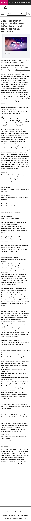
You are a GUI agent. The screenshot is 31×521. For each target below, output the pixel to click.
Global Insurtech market (22, 70)
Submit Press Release (9, 515)
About (8, 512)
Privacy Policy (23, 518)
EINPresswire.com (10, 68)
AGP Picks (4, 2)
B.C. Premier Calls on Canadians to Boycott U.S (15, 2)
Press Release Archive (18, 512)
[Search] (21, 13)
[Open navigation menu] (2, 13)
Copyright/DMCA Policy (11, 518)
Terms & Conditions (22, 515)
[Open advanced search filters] (24, 13)
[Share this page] (29, 13)
